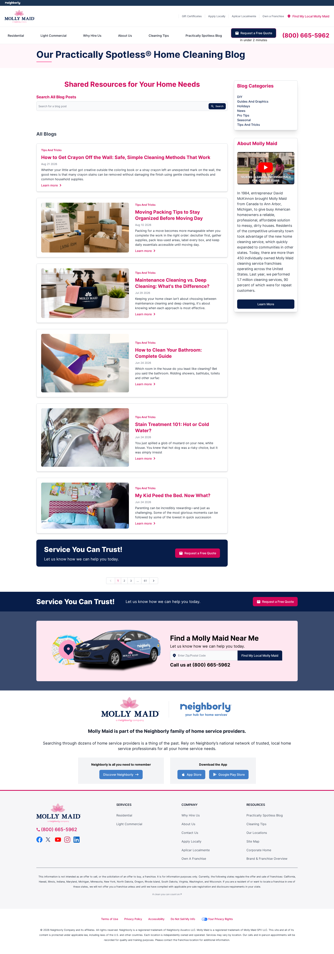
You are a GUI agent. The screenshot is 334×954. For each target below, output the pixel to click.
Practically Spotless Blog (264, 815)
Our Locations (256, 833)
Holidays (243, 106)
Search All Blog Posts (56, 97)
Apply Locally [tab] (216, 16)
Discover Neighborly (118, 774)
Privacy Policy (133, 919)
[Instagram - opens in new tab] (67, 840)
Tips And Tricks (51, 150)
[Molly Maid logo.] (20, 16)
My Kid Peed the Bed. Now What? (172, 495)
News (241, 111)
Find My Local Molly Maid (259, 655)
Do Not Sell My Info (183, 919)
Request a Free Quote (200, 553)
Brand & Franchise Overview (266, 858)
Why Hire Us (190, 815)
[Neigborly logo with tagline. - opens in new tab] (205, 709)
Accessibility (156, 919)
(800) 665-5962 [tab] (305, 35)
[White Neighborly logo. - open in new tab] (13, 3)
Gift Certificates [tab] (192, 16)
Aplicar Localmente (195, 850)
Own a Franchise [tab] (273, 16)
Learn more (49, 185)
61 (145, 580)
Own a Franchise (193, 858)
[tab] (308, 16)
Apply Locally (191, 841)
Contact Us (189, 833)
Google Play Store (231, 774)
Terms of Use (109, 919)
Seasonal (244, 120)
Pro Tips (243, 115)
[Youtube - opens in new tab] (58, 840)
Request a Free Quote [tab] (256, 33)
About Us (188, 824)
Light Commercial (129, 824)
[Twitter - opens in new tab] (49, 840)
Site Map (252, 841)
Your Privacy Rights (220, 919)
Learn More (265, 304)
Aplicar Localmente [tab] (244, 16)
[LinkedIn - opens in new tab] (76, 840)
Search (219, 106)
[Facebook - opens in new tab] (39, 840)
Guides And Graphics (252, 101)
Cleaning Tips (256, 824)
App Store (194, 774)
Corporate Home (258, 850)
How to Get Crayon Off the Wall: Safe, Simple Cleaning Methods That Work (125, 157)
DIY (239, 97)
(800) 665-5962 (211, 665)
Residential (124, 815)
